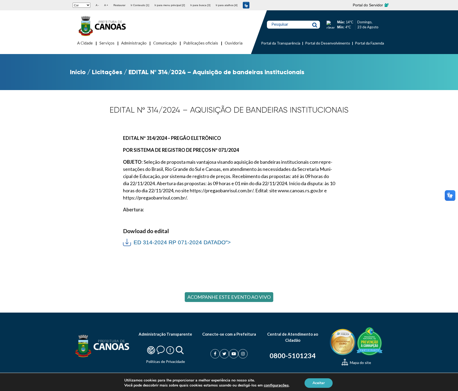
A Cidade (85, 43)
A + (106, 5)
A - (97, 5)
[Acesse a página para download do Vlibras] (246, 5)
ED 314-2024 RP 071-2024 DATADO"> (177, 241)
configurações (276, 385)
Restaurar (119, 5)
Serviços (106, 43)
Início (78, 72)
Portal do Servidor (368, 5)
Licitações (107, 72)
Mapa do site (360, 362)
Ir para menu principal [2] (170, 5)
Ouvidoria (234, 43)
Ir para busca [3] (200, 5)
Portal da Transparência (280, 43)
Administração (134, 43)
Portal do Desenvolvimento (327, 43)
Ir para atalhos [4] (226, 5)
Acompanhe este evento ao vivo (229, 297)
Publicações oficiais (200, 43)
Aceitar (318, 382)
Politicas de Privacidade (165, 361)
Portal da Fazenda (369, 43)
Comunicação (165, 43)
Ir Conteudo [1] (140, 5)
